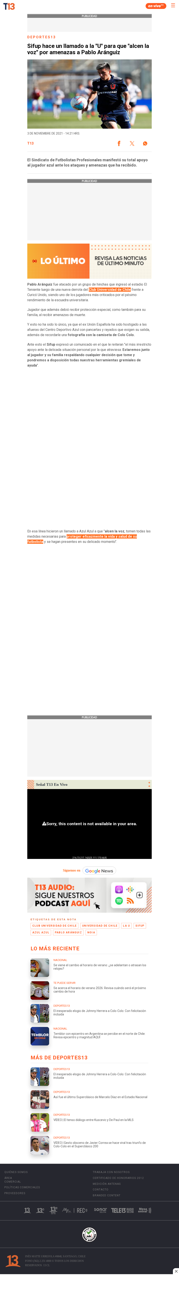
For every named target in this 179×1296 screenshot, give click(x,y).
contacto (100, 1189)
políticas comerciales (22, 1187)
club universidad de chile (54, 925)
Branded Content (106, 1195)
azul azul (40, 932)
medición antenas (107, 1183)
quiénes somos (16, 1172)
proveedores (14, 1193)
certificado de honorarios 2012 (118, 1178)
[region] (89, 1285)
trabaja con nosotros (111, 1172)
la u (126, 925)
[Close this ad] (176, 1271)
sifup (139, 925)
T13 (30, 143)
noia (91, 932)
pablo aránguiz (68, 932)
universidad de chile (99, 925)
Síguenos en (71, 870)
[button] (119, 143)
